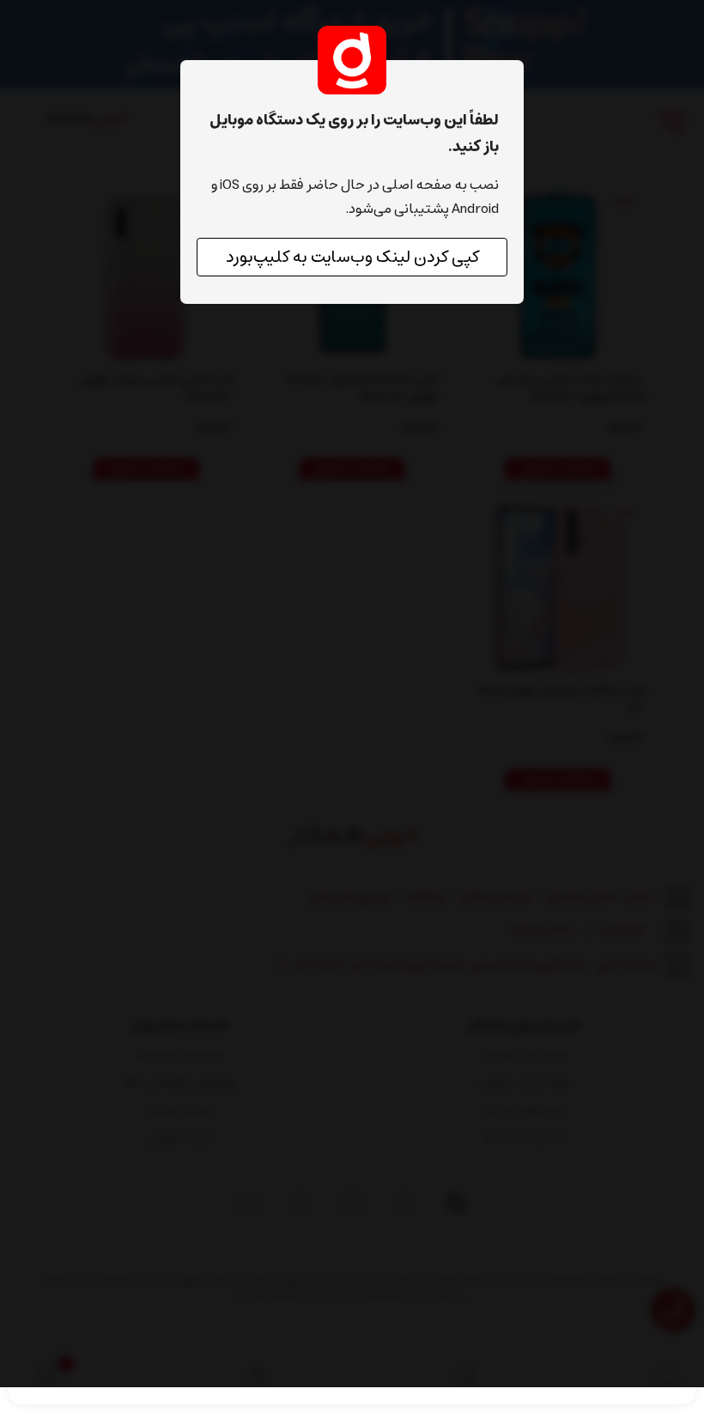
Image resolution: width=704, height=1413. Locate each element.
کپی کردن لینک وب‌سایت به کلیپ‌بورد (352, 257)
